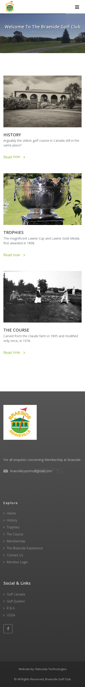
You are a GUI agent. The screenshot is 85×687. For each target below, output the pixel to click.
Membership (16, 541)
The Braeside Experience (25, 548)
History (12, 520)
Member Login (17, 562)
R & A (11, 608)
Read (12, 157)
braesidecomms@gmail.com (31, 471)
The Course (15, 534)
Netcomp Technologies (51, 669)
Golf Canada (16, 594)
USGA (11, 615)
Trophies (13, 527)
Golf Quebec (16, 601)
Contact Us (15, 555)
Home (11, 513)
